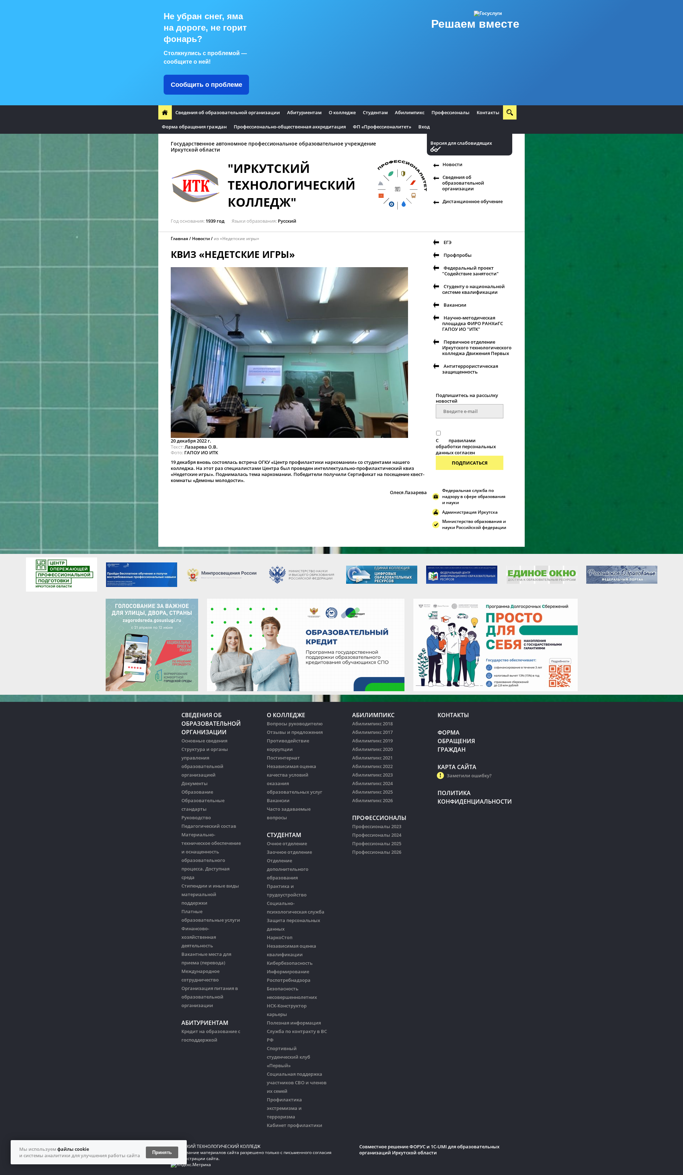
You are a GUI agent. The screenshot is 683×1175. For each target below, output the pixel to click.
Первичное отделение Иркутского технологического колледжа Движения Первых (477, 347)
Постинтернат (283, 758)
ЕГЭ (447, 242)
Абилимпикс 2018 (372, 723)
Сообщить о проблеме (206, 84)
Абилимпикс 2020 (372, 749)
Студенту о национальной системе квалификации (473, 289)
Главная (179, 238)
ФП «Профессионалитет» (382, 126)
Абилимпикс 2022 (372, 766)
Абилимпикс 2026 (372, 800)
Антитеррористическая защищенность (470, 369)
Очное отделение (287, 843)
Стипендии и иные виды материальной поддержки (210, 894)
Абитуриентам (304, 112)
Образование (197, 792)
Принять (162, 1152)
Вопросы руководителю (295, 723)
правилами (462, 440)
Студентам (375, 112)
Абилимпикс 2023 (372, 775)
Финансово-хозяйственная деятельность (198, 937)
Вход (424, 126)
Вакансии (455, 305)
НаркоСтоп (279, 937)
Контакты (488, 112)
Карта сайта (457, 767)
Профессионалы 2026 (376, 852)
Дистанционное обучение (473, 201)
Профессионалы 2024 (376, 835)
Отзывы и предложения (295, 732)
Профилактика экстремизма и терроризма (284, 1108)
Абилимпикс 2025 (372, 792)
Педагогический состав (208, 826)
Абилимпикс (409, 112)
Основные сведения (204, 740)
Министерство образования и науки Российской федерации (474, 524)
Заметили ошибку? (469, 775)
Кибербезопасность (290, 963)
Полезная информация (294, 1023)
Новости (452, 164)
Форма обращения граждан (194, 126)
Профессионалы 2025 (376, 843)
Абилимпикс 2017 (372, 732)
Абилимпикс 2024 (372, 783)
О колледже (342, 112)
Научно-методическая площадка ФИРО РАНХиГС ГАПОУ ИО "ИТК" (472, 323)
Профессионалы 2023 (376, 826)
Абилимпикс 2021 (372, 758)
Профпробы (458, 255)
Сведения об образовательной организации (227, 112)
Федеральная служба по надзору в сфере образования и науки (473, 496)
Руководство (196, 817)
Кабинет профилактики (294, 1125)
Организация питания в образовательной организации (209, 997)
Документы (194, 783)
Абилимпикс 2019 (372, 740)
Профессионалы (450, 112)
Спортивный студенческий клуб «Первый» (288, 1057)
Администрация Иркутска (470, 512)
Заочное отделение (289, 852)
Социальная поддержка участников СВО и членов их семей (297, 1082)
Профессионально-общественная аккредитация (290, 126)
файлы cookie (73, 1149)
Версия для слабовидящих (461, 143)
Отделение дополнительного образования (287, 869)
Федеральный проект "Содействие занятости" (470, 271)
